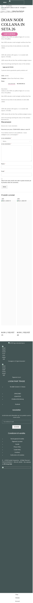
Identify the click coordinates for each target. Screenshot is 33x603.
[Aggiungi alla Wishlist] (8, 327)
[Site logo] (16, 2)
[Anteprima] (3, 327)
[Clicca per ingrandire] (4, 5)
